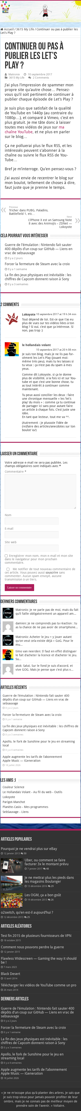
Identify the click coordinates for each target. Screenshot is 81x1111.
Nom (8, 515)
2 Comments (41, 77)
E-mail (9, 528)
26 (52, 899)
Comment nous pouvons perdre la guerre (32, 947)
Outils (58, 792)
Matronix (14, 74)
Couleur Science (13, 787)
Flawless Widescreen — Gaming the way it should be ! (38, 960)
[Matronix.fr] (40, 11)
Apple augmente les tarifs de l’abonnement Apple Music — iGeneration (34, 1071)
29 (52, 886)
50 (25, 853)
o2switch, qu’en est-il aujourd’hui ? (27, 912)
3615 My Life (25, 29)
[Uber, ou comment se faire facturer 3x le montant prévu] (11, 865)
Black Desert (10, 974)
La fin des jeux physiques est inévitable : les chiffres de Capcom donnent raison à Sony (38, 277)
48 (47, 868)
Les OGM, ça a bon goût (43, 895)
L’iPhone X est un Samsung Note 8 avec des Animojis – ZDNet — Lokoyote (50, 222)
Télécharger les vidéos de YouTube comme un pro (38, 985)
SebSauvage (11, 812)
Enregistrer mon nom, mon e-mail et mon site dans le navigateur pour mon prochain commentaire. (39, 559)
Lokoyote (28, 314)
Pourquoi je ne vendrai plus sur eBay (29, 849)
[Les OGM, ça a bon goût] (11, 900)
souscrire (52, 572)
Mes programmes (36, 807)
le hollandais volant (36, 345)
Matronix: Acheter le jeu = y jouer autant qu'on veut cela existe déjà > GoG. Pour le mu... (44, 640)
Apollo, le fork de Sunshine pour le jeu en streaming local (32, 1056)
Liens (25, 812)
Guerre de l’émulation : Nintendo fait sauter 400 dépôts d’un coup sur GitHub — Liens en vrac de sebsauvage (38, 249)
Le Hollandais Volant (16, 792)
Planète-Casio (12, 807)
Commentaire (15, 471)
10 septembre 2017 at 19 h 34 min (56, 314)
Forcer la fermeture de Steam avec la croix (37, 264)
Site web (10, 542)
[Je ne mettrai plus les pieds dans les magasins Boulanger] (11, 883)
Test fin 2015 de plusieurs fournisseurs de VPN (36, 936)
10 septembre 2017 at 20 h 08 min (56, 349)
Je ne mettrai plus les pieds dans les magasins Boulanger (49, 880)
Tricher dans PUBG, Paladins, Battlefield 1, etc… (28, 210)
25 (28, 917)
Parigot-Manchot (14, 802)
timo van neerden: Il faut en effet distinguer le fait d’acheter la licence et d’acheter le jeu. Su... (46, 655)
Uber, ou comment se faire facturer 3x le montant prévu (46, 862)
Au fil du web (42, 792)
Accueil (8, 29)
